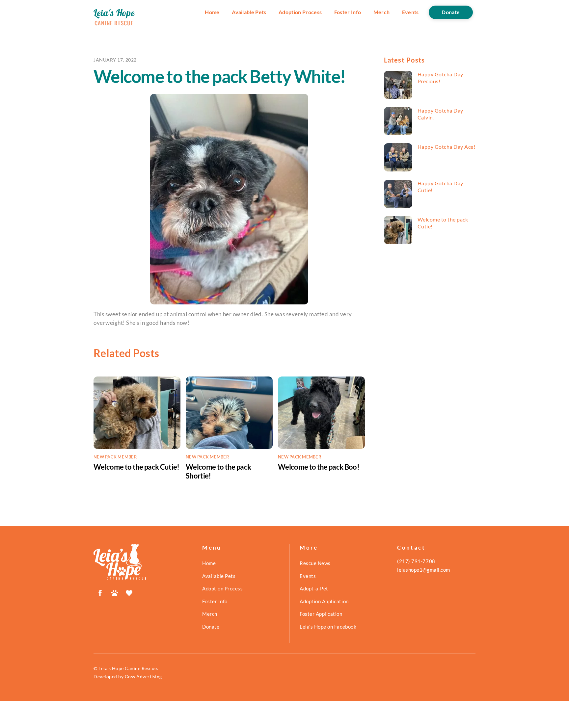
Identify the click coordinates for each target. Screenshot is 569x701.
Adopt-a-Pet (314, 588)
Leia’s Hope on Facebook (328, 627)
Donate (451, 12)
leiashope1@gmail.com (423, 570)
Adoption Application (324, 601)
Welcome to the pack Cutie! (136, 466)
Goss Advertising (143, 676)
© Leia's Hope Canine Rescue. (126, 668)
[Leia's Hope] (120, 577)
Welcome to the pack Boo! (318, 466)
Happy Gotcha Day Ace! (446, 146)
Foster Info (347, 12)
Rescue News (315, 563)
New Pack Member (115, 456)
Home (212, 12)
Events (410, 12)
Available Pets (249, 12)
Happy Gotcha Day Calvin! (440, 113)
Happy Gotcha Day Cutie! (440, 186)
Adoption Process (300, 12)
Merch (381, 12)
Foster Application (321, 614)
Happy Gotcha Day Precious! (440, 77)
